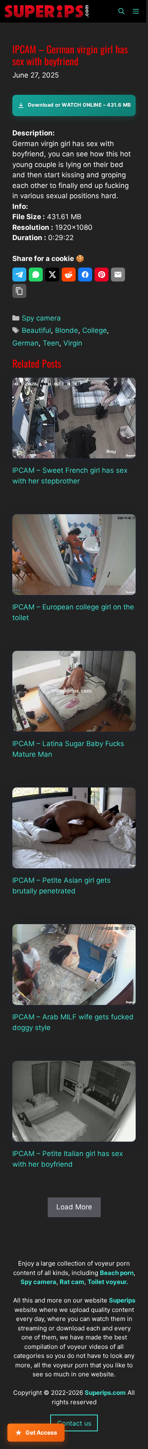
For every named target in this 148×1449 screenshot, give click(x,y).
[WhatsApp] (36, 275)
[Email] (118, 275)
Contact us (74, 1423)
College (94, 330)
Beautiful (36, 330)
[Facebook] (85, 275)
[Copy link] (19, 291)
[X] (52, 275)
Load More (74, 1207)
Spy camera (41, 318)
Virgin (72, 343)
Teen (51, 343)
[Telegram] (19, 275)
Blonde (66, 330)
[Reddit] (69, 275)
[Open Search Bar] (121, 11)
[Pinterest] (102, 275)
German (25, 343)
